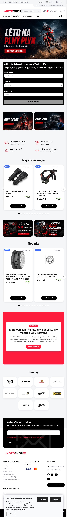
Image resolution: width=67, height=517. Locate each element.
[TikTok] (48, 478)
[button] (19, 213)
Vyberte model (8, 91)
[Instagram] (52, 474)
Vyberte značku (8, 72)
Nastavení (11, 514)
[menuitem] (12, 16)
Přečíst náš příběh (33, 346)
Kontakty (21, 2)
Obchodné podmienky (8, 474)
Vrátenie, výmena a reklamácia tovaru (11, 480)
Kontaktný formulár (56, 485)
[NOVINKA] (18, 177)
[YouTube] (56, 474)
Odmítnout (43, 499)
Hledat (38, 11)
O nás (4, 2)
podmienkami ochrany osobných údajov (33, 437)
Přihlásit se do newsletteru (16, 442)
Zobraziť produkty (33, 102)
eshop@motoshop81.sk (57, 466)
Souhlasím (55, 499)
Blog (26, 2)
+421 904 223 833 (56, 469)
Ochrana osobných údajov (10, 477)
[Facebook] (48, 474)
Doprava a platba (12, 2)
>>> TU (23, 510)
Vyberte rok (7, 81)
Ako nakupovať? (7, 468)
